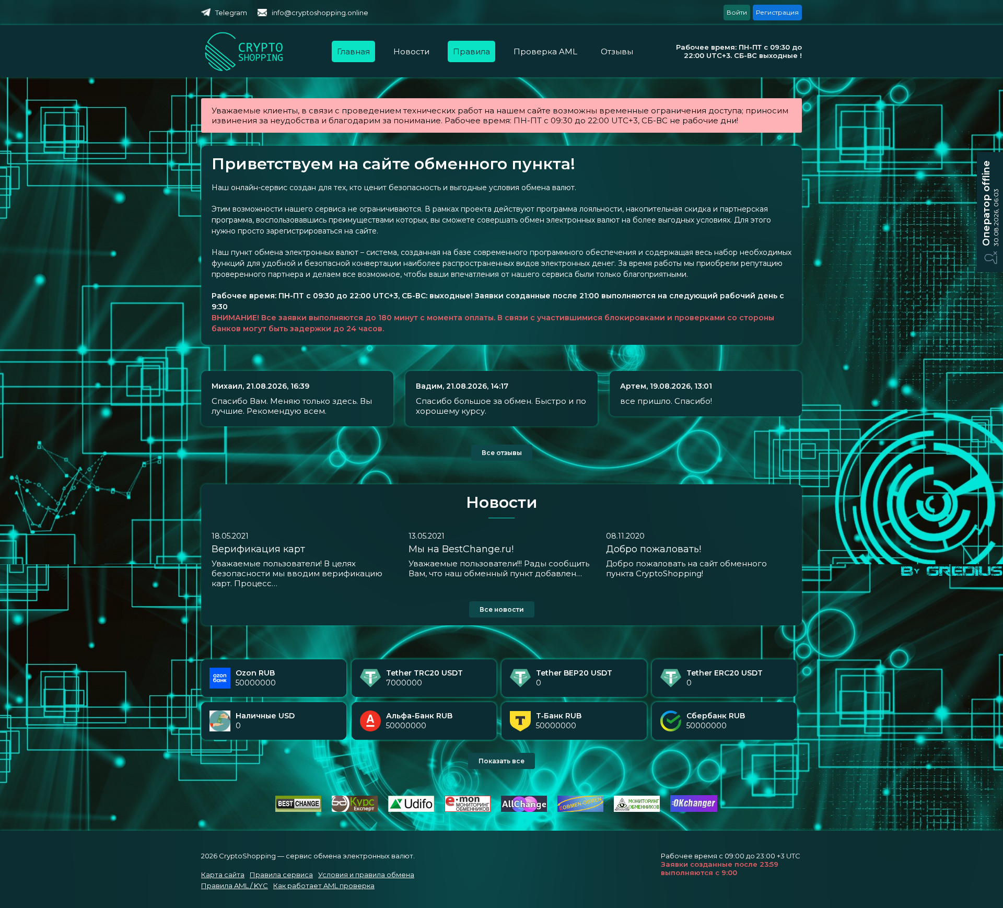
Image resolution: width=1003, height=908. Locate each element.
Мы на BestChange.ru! (461, 549)
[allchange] (524, 809)
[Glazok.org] (637, 809)
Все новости (502, 609)
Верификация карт (258, 549)
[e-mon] (468, 809)
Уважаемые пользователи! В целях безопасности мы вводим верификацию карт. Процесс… (297, 573)
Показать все (501, 761)
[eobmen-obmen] (580, 809)
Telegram (231, 12)
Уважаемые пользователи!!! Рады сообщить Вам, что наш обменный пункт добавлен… (499, 568)
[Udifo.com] (411, 809)
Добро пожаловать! (653, 549)
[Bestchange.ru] (298, 809)
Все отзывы (502, 453)
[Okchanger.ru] (693, 809)
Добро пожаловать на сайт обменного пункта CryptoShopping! (686, 568)
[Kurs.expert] (355, 809)
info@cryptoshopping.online (320, 12)
